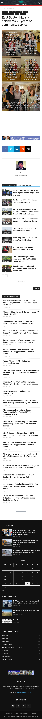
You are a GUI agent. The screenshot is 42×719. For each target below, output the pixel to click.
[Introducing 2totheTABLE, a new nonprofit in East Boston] (7, 240)
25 (11, 584)
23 (37, 580)
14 (27, 576)
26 (16, 584)
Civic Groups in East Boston (15, 12)
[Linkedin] (17, 149)
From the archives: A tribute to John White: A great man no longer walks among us (26, 192)
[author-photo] (21, 170)
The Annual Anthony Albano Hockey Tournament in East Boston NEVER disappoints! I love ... (17, 412)
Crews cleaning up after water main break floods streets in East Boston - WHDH (19, 341)
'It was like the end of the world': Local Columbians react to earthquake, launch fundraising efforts (19, 498)
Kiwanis (17, 14)
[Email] (28, 149)
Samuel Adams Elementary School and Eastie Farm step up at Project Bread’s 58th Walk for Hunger (25, 211)
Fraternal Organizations (8, 14)
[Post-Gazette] (7, 621)
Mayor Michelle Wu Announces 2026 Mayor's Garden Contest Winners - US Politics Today (20, 332)
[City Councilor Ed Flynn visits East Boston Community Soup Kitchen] (7, 221)
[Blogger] (13, 706)
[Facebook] (5, 149)
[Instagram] (24, 706)
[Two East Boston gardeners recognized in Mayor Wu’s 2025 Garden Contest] (7, 259)
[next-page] (6, 275)
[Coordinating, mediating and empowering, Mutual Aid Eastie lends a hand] (7, 268)
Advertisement (24, 713)
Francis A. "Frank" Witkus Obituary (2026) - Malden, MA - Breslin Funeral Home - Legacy (20, 383)
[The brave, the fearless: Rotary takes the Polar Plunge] (7, 230)
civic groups (10, 9)
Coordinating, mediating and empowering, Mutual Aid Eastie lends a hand (24, 268)
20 (22, 580)
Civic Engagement (6, 242)
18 (11, 580)
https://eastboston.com (21, 175)
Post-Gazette (17, 620)
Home (3, 9)
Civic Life (26, 12)
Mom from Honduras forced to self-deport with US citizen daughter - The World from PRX (20, 456)
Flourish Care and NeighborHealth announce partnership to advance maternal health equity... (24, 532)
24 (5, 584)
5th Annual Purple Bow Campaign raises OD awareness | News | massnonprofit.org (20, 322)
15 (32, 576)
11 (11, 576)
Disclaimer (9, 713)
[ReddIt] (22, 149)
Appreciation (6, 195)
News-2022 (22, 14)
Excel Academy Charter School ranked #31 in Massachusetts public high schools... (25, 542)
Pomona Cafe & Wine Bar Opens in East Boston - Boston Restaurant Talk (18, 476)
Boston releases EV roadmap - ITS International (16, 392)
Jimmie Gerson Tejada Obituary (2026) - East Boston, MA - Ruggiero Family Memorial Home (20, 486)
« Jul (3, 590)
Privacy (16, 713)
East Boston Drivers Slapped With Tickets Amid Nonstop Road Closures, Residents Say (20, 402)
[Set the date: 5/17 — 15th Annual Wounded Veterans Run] (7, 202)
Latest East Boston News (10, 296)
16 (37, 576)
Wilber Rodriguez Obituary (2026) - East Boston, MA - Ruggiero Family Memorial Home (18, 351)
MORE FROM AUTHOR (24, 185)
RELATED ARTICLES (9, 185)
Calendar (5, 204)
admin (6, 28)
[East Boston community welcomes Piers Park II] (7, 612)
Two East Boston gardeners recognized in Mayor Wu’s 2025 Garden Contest (24, 259)
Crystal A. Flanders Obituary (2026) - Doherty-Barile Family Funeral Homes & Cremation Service (21, 423)
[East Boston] (21, 2)
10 (5, 576)
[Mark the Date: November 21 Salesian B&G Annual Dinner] (7, 249)
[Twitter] (11, 149)
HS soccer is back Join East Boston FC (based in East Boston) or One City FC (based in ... (21, 466)
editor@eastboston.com (24, 692)
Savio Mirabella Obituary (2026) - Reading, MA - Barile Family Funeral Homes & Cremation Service (21, 372)
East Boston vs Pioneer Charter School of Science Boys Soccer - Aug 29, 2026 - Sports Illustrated (20, 302)
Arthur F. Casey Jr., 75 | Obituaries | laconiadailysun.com (17, 362)
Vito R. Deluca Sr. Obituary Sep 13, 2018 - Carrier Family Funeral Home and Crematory (20, 434)
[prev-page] (3, 275)
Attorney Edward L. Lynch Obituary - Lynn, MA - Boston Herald (21, 313)
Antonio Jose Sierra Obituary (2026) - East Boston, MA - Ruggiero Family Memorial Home (20, 444)
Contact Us (33, 713)
